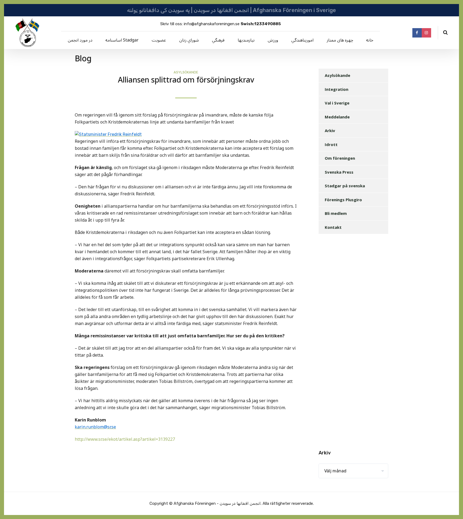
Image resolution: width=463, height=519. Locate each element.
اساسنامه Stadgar (122, 40)
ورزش (273, 40)
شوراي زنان (189, 40)
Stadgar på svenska (345, 185)
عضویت (159, 40)
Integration (336, 89)
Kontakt (333, 227)
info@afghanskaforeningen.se (212, 23)
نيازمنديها (246, 40)
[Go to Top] (452, 507)
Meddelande (337, 117)
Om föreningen (340, 158)
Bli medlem (336, 213)
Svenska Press (339, 172)
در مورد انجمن (80, 40)
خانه (369, 40)
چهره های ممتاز (340, 40)
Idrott (331, 144)
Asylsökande (186, 72)
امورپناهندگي (302, 40)
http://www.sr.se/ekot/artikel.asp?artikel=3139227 (125, 439)
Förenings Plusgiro (343, 199)
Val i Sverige (337, 103)
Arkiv (330, 130)
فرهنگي (218, 40)
